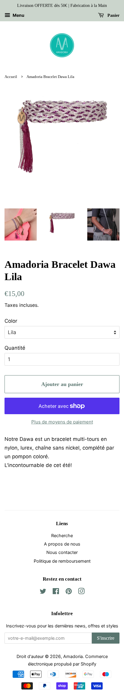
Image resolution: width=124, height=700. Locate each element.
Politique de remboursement (62, 561)
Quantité (15, 348)
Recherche (62, 535)
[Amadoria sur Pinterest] (68, 592)
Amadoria (73, 656)
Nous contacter (62, 552)
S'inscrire (105, 638)
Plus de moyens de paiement (62, 422)
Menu (18, 15)
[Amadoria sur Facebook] (55, 592)
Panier (112, 15)
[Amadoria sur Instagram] (81, 592)
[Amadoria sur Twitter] (43, 592)
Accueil (11, 77)
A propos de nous (62, 543)
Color (11, 321)
